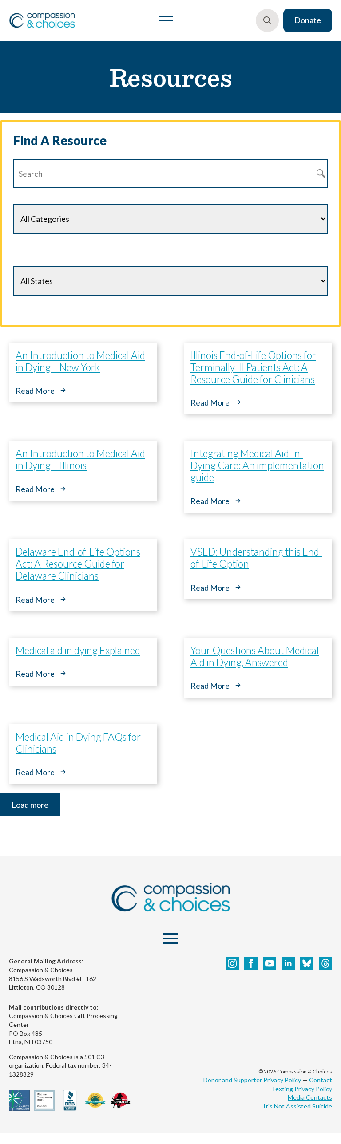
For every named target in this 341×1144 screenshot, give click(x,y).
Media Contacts (310, 1097)
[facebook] (251, 963)
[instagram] (232, 963)
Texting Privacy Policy (301, 1089)
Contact (320, 1080)
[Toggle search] (267, 20)
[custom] (306, 963)
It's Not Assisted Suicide (297, 1106)
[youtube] (269, 963)
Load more (30, 804)
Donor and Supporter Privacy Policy (252, 1080)
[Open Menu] (166, 20)
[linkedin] (288, 963)
